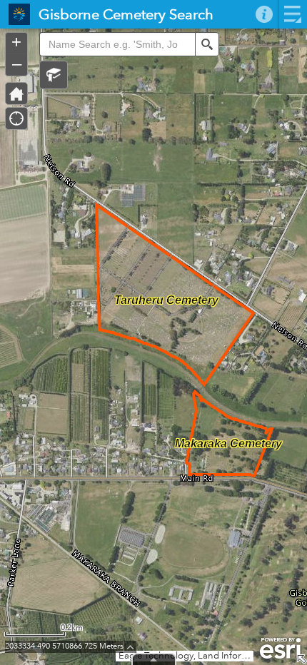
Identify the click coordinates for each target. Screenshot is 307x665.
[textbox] (117, 44)
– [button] (16, 63)
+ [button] (16, 42)
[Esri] (280, 648)
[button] (53, 75)
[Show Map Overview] (301, 659)
